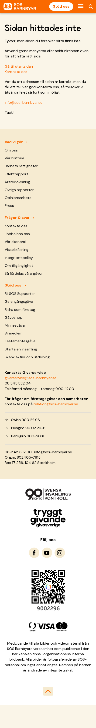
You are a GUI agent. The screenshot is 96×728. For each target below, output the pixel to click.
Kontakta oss (16, 71)
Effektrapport (16, 174)
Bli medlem (13, 333)
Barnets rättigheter (21, 166)
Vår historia (14, 158)
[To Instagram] (60, 553)
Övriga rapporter (19, 189)
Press (9, 205)
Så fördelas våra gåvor (24, 273)
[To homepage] (19, 6)
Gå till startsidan (19, 66)
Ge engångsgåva (19, 301)
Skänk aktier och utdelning (27, 357)
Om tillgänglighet (19, 265)
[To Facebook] (34, 553)
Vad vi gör (14, 141)
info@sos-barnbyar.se (23, 102)
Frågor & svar (17, 217)
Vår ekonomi (15, 241)
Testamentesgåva (20, 341)
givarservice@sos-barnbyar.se (30, 377)
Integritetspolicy (19, 257)
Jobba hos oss (17, 233)
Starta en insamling (21, 349)
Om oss (11, 150)
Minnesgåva (15, 325)
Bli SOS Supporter (20, 293)
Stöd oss (61, 6)
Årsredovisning (17, 182)
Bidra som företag (20, 309)
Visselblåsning (16, 249)
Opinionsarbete (18, 197)
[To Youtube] (47, 553)
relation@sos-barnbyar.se (56, 404)
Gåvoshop (13, 317)
